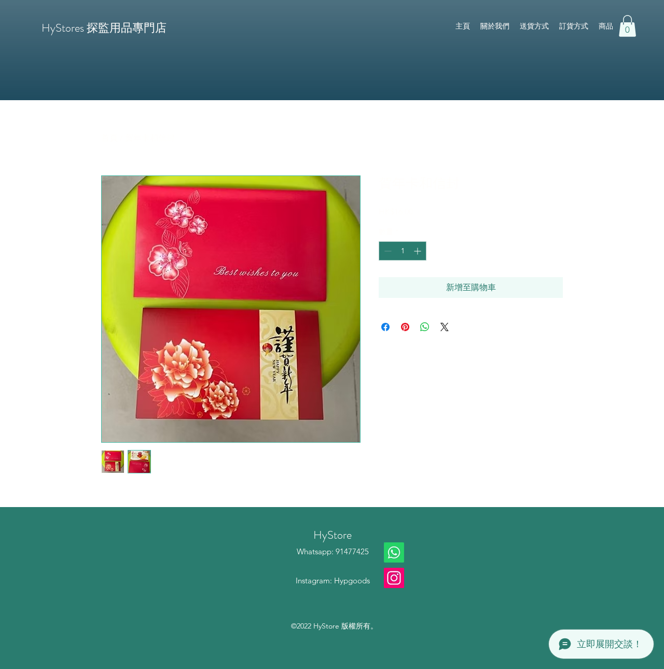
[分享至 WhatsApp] (425, 327)
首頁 (109, 138)
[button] (627, 26)
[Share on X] (444, 327)
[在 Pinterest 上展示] (405, 327)
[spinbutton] (402, 251)
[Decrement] (386, 251)
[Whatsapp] (394, 552)
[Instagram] (394, 578)
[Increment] (418, 251)
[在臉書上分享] (385, 327)
